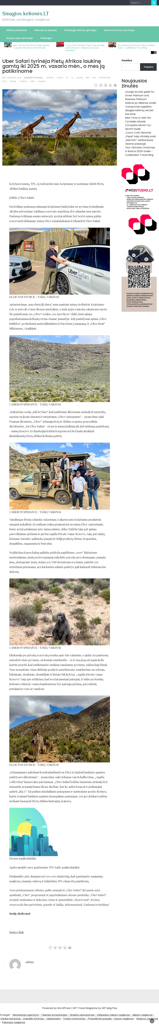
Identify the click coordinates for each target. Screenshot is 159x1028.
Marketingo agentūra (26, 1015)
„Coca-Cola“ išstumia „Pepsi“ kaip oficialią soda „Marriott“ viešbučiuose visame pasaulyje (85, 48)
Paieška (127, 60)
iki (67, 77)
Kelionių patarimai (16, 30)
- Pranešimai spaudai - (100, 1018)
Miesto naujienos (142, 1015)
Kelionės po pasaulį (45, 30)
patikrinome (105, 77)
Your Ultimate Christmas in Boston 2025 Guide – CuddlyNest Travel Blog (136, 46)
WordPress (64, 1008)
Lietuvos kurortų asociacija (119, 30)
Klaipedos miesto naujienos (113, 1015)
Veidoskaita (53, 1018)
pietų (4, 81)
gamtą (60, 77)
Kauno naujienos (124, 1018)
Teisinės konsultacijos (54, 1015)
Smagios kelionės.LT (25, 13)
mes (94, 77)
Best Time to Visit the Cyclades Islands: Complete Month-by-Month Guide (31, 46)
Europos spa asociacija (19, 38)
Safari (13, 81)
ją (72, 77)
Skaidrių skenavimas (82, 1015)
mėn (88, 77)
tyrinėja (23, 81)
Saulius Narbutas (11, 1018)
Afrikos (50, 77)
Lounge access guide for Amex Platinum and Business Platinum (139, 95)
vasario (42, 81)
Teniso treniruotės (74, 1018)
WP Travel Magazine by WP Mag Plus (95, 1008)
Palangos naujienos (13, 1022)
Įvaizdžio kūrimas (33, 1018)
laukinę (79, 77)
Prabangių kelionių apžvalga (80, 30)
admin (30, 962)
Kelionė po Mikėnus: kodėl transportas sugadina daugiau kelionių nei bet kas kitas (140, 108)
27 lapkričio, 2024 (12, 77)
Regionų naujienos (147, 1018)
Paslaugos (46, 38)
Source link (16, 932)
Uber (32, 81)
